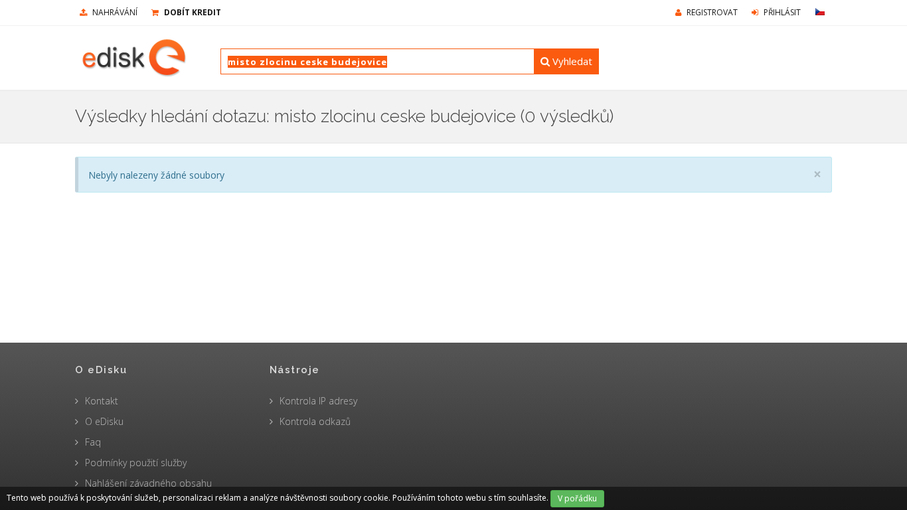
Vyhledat (571, 61)
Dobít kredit (191, 12)
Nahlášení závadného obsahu (148, 483)
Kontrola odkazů (315, 421)
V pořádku (577, 498)
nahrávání (113, 12)
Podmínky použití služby (136, 462)
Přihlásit (781, 12)
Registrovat (711, 12)
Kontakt (101, 400)
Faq (93, 442)
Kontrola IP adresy (318, 400)
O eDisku (104, 421)
